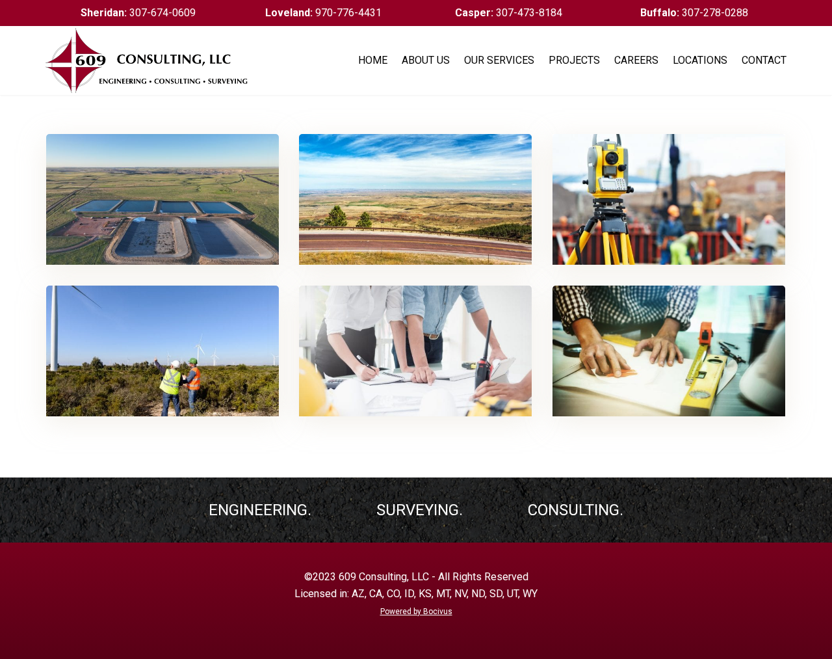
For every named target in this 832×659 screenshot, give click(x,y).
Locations (700, 60)
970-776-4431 (323, 13)
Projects (574, 60)
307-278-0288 (694, 13)
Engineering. (260, 510)
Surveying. (419, 510)
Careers (636, 60)
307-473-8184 (508, 13)
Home (372, 60)
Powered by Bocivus (416, 611)
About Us (426, 60)
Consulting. (575, 510)
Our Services (499, 60)
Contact (764, 60)
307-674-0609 (138, 13)
